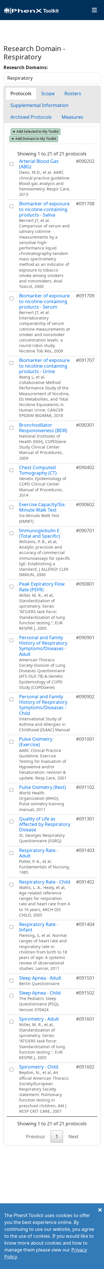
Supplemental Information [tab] (39, 105)
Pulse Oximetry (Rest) (42, 787)
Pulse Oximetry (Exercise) (35, 742)
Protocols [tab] (20, 93)
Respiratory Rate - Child (44, 882)
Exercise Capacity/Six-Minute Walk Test (42, 507)
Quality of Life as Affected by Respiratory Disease (44, 824)
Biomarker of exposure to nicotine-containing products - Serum (44, 301)
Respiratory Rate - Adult (38, 853)
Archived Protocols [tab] (31, 117)
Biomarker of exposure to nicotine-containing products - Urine (44, 365)
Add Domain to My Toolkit (35, 138)
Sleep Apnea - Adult (40, 978)
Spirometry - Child (38, 1067)
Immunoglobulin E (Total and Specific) (39, 533)
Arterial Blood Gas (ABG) (39, 164)
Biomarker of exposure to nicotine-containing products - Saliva (44, 209)
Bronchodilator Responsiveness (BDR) (43, 428)
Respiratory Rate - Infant (38, 927)
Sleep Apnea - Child (40, 993)
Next (73, 1136)
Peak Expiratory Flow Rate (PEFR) (42, 586)
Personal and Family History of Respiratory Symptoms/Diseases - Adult (43, 645)
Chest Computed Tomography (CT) (38, 470)
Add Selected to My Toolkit (37, 131)
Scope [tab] (48, 93)
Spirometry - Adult (39, 1019)
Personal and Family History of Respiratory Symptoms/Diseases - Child (43, 704)
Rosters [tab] (72, 93)
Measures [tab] (72, 117)
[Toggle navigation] (94, 10)
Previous (35, 1136)
